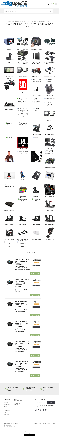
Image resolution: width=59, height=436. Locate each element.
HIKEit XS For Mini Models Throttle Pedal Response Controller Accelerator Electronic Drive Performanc (21, 366)
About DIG (6, 402)
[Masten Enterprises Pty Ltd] (14, 4)
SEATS (9, 62)
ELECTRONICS (22, 124)
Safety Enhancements (36, 76)
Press (5, 412)
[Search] (50, 11)
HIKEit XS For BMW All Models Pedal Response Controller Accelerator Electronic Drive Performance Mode (22, 264)
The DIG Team (7, 404)
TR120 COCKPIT (50, 210)
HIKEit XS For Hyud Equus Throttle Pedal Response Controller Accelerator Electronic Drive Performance (22, 306)
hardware (36, 139)
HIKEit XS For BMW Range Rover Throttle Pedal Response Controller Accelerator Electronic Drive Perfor (22, 285)
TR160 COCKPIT (9, 224)
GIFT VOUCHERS (23, 148)
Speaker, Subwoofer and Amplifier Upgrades (9, 212)
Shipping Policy (7, 410)
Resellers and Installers (17, 404)
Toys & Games (36, 200)
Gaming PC (9, 139)
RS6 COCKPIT (36, 196)
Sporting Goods (23, 200)
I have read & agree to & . (46, 406)
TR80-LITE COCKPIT (49, 224)
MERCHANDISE (36, 163)
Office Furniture (22, 182)
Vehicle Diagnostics (36, 239)
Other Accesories (36, 182)
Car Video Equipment (50, 106)
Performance (50, 182)
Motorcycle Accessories (49, 76)
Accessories (50, 81)
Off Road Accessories (50, 167)
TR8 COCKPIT (22, 224)
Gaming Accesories (9, 91)
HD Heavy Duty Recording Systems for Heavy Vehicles (49, 150)
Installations (9, 163)
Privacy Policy (39, 406)
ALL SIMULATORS (9, 109)
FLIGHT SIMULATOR (36, 134)
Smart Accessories (49, 196)
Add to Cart (35, 273)
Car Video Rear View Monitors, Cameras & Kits (23, 115)
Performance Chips (9, 186)
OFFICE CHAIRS (9, 182)
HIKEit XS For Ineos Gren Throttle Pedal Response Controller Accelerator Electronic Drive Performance (22, 346)
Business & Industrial (50, 100)
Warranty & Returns (6, 407)
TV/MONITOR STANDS (9, 239)
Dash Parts (49, 120)
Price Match (6, 414)
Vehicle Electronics (49, 239)
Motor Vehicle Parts (49, 153)
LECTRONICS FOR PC (23, 153)
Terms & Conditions (50, 405)
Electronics (9, 124)
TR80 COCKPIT (36, 224)
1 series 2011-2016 (36, 81)
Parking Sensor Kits (49, 48)
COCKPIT (36, 110)
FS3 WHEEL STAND (49, 134)
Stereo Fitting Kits (23, 76)
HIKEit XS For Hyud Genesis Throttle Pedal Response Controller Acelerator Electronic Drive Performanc (22, 326)
